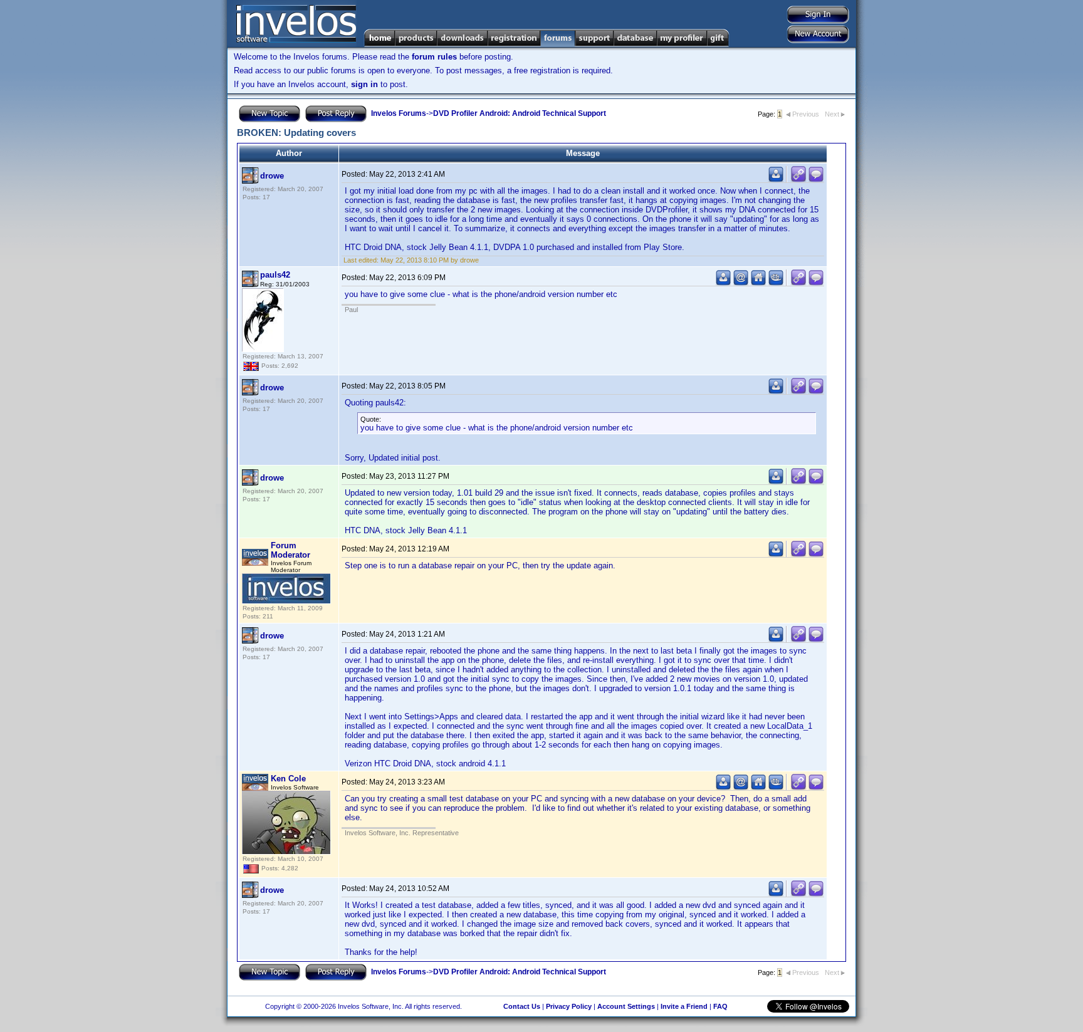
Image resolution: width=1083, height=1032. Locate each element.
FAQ (720, 1006)
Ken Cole (288, 778)
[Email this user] (741, 283)
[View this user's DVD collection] (776, 283)
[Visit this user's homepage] (758, 283)
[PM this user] (776, 179)
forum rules (434, 56)
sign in (364, 84)
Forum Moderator (290, 550)
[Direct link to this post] (798, 179)
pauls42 (275, 274)
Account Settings (626, 1006)
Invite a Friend (684, 1006)
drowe (272, 175)
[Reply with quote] (816, 179)
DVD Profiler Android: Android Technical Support (519, 113)
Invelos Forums (398, 113)
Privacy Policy (569, 1006)
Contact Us (521, 1006)
